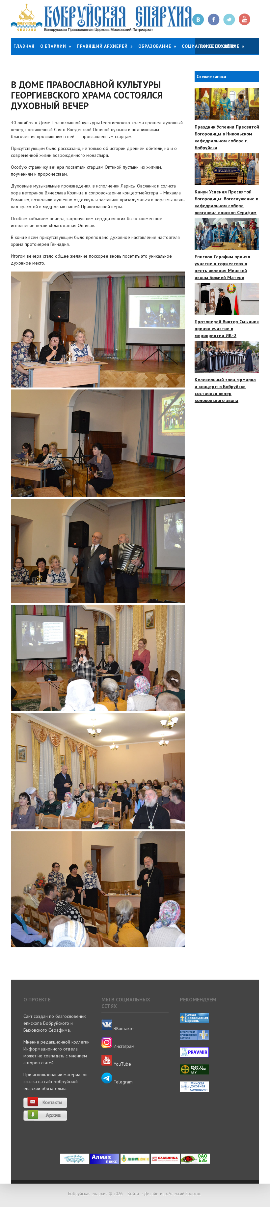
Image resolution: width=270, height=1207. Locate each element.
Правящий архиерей (105, 46)
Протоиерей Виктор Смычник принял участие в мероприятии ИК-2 (227, 328)
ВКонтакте (123, 1028)
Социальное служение (213, 46)
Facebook (214, 20)
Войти (133, 1193)
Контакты (26, 63)
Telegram (122, 1082)
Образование (157, 46)
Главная (24, 46)
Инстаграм (123, 1046)
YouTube (121, 1064)
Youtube (245, 20)
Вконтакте (198, 20)
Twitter (229, 20)
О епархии (55, 46)
